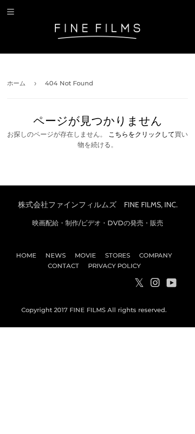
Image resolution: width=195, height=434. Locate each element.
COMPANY (155, 255)
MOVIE (85, 255)
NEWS (55, 255)
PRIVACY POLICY (114, 265)
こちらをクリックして (141, 134)
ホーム (16, 83)
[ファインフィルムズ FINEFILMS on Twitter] (139, 284)
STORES (117, 255)
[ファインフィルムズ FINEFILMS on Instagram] (155, 284)
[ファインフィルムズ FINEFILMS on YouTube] (172, 284)
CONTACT (63, 265)
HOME (26, 255)
